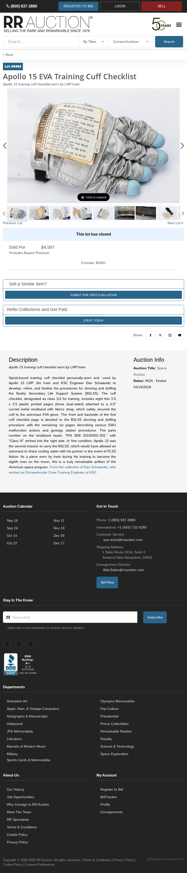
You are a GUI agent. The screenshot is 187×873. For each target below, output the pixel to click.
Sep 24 (12, 528)
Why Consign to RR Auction (28, 804)
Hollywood (15, 724)
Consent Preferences (40, 864)
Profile (105, 804)
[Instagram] (170, 335)
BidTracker (108, 797)
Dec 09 (59, 536)
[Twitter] (160, 335)
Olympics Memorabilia (117, 701)
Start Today (93, 320)
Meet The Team (19, 812)
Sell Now (107, 582)
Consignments (111, 812)
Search (169, 42)
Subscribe (155, 617)
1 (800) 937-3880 (121, 520)
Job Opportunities (20, 797)
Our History (15, 789)
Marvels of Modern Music (26, 746)
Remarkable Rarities (116, 731)
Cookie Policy (17, 835)
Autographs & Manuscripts (27, 716)
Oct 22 (12, 543)
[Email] (179, 335)
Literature (14, 739)
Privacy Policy (17, 842)
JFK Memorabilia (20, 731)
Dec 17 (59, 543)
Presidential (109, 716)
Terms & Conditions (22, 827)
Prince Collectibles (114, 724)
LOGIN (120, 6)
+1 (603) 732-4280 (132, 527)
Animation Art (17, 701)
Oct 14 (12, 536)
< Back (8, 55)
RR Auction (44, 860)
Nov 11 (59, 520)
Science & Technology (117, 746)
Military (12, 754)
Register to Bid (111, 789)
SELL (162, 6)
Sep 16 (12, 520)
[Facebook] (150, 335)
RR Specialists (18, 819)
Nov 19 (59, 528)
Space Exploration (114, 754)
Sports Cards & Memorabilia (28, 760)
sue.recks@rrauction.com (123, 540)
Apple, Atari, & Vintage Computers (33, 709)
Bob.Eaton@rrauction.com (123, 570)
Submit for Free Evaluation (93, 295)
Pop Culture (109, 709)
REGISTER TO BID (78, 6)
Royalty (106, 739)
